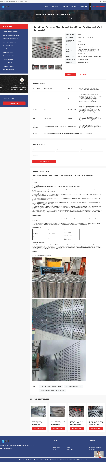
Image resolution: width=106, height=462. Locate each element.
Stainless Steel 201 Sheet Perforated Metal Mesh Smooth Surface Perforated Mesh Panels (58, 423)
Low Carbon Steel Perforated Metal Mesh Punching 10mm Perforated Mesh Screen (38, 423)
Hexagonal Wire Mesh (8, 62)
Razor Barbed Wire (8, 45)
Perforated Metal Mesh (29, 18)
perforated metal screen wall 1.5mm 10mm (52, 390)
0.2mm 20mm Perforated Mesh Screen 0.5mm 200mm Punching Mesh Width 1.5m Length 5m (76, 423)
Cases (68, 445)
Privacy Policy (70, 449)
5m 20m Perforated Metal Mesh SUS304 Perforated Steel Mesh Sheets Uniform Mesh (96, 423)
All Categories (92, 449)
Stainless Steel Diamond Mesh (11, 35)
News (68, 443)
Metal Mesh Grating (8, 49)
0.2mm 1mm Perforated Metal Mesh (51, 386)
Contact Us (55, 449)
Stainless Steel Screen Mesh (10, 38)
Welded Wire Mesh (8, 52)
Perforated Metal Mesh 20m (73, 386)
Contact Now (14, 103)
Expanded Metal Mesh (9, 66)
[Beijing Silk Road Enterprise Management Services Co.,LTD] (5, 6)
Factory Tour (56, 445)
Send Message (44, 161)
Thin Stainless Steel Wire (9, 42)
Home (20, 18)
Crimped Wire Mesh (8, 59)
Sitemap (68, 447)
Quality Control (56, 447)
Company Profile (56, 443)
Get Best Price (71, 74)
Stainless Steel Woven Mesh (10, 31)
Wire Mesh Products (8, 69)
